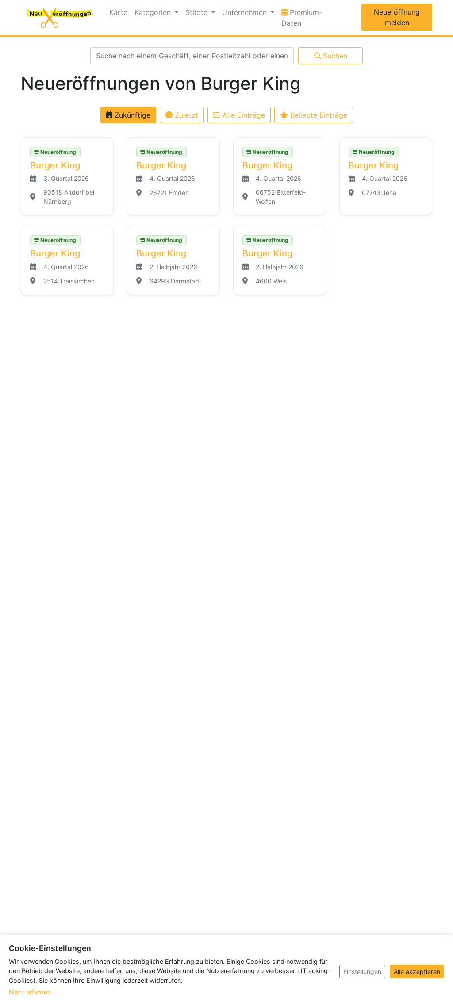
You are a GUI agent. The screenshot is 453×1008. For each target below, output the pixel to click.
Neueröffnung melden (397, 17)
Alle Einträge (242, 115)
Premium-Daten (308, 17)
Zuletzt (185, 115)
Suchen (335, 55)
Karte (118, 12)
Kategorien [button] (153, 12)
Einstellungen (362, 971)
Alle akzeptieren (417, 971)
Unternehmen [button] (245, 12)
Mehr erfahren (30, 992)
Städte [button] (197, 12)
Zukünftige (131, 115)
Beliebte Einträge (317, 115)
